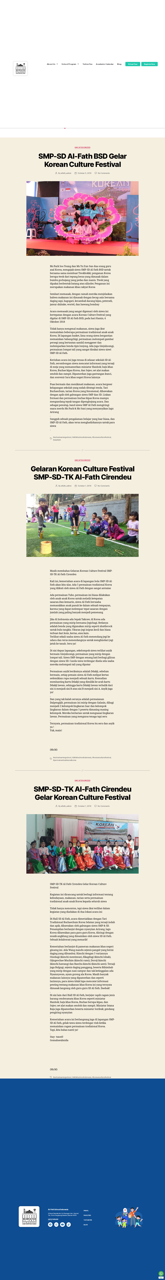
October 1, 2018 (84, 486)
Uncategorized (82, 147)
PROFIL (86, 1210)
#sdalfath (57, 440)
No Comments (104, 173)
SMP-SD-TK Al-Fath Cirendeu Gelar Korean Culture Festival (82, 793)
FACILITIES (87, 1215)
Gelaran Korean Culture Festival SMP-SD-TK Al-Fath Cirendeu (82, 472)
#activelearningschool (62, 437)
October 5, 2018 (84, 173)
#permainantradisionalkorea (64, 760)
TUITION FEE (88, 1220)
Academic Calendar (105, 64)
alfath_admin (66, 173)
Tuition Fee (87, 64)
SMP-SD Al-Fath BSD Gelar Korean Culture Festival (82, 160)
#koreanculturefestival (101, 437)
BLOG (86, 1225)
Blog (119, 64)
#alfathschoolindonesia (81, 437)
